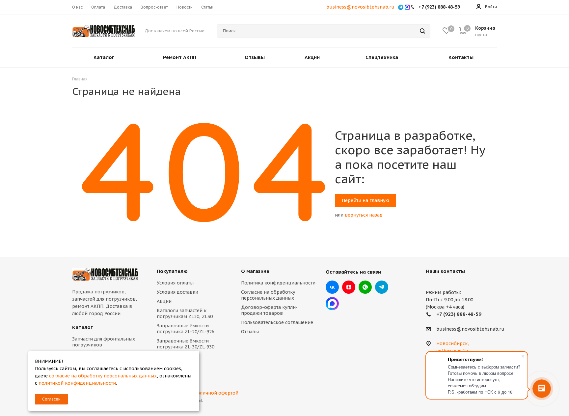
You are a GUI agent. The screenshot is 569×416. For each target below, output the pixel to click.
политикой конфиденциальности (77, 383)
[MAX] (407, 7)
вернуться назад (364, 215)
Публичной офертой (214, 393)
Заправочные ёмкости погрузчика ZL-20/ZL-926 (185, 329)
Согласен (51, 399)
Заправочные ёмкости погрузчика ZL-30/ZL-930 (185, 344)
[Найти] (422, 31)
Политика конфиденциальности (278, 283)
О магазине (255, 271)
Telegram (381, 287)
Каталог (82, 327)
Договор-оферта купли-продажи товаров (269, 310)
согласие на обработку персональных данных (103, 376)
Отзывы (250, 332)
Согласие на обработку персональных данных (268, 295)
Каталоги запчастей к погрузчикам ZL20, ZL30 (185, 313)
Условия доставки (177, 292)
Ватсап (365, 287)
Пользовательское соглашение (277, 322)
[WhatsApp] (400, 7)
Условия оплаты (175, 283)
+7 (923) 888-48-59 (458, 314)
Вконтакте (332, 287)
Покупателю (172, 271)
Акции (164, 301)
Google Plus (332, 303)
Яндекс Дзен (348, 287)
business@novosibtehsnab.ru (360, 7)
